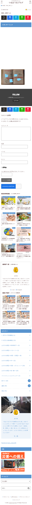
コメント (4, 125)
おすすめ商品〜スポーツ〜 (10, 350)
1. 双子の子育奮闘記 (8, 335)
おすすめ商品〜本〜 (9, 360)
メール (3, 151)
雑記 (4, 391)
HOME (3, 5)
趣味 (4, 385)
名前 (2, 143)
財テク (5, 380)
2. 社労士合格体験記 (9, 340)
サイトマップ (16, 500)
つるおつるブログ (16, 3)
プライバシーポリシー (24, 496)
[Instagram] (19, 289)
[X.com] (16, 100)
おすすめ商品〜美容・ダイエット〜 (13, 365)
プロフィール (6, 496)
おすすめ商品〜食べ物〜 (10, 370)
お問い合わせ (14, 496)
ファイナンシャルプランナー (11, 375)
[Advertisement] (16, 49)
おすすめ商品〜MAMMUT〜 (10, 345)
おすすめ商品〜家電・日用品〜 (11, 355)
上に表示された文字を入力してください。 (13, 171)
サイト (3, 159)
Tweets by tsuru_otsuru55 (8, 443)
